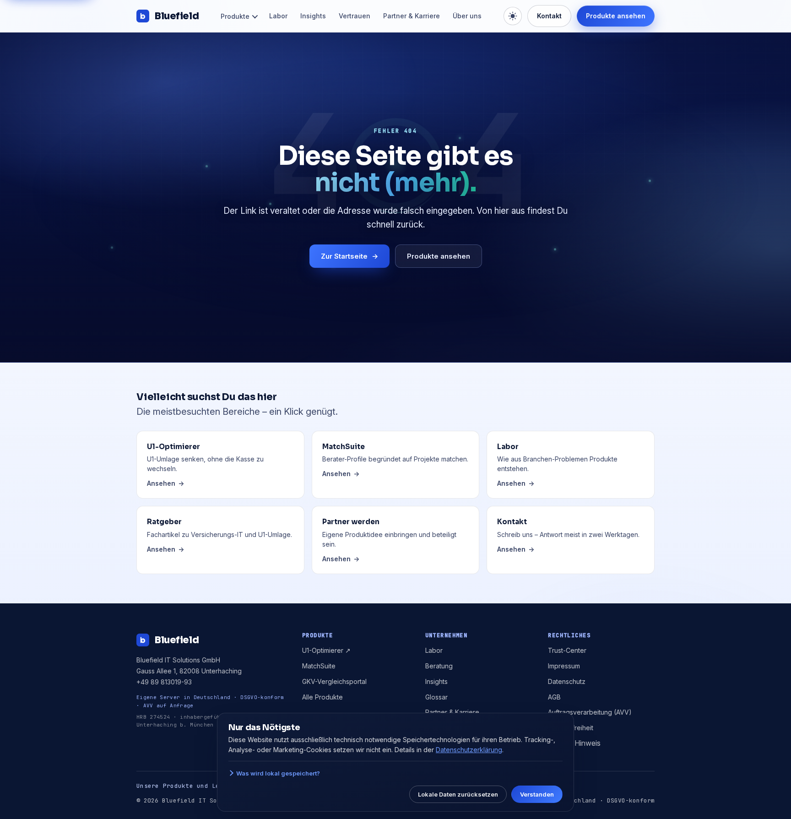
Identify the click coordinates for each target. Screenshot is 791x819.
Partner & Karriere (411, 16)
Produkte (235, 16)
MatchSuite (319, 666)
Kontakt (549, 16)
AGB (554, 697)
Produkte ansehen (615, 16)
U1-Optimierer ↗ (326, 650)
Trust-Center (567, 650)
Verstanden (537, 794)
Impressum (564, 666)
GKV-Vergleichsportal (334, 681)
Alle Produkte (322, 697)
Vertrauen (354, 16)
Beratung (439, 666)
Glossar (436, 697)
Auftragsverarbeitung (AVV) (590, 712)
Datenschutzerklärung (469, 750)
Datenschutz (566, 681)
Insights (313, 16)
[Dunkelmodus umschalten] (513, 16)
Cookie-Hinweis (574, 743)
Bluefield (176, 16)
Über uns (467, 16)
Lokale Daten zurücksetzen (458, 794)
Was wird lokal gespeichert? (278, 773)
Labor (278, 16)
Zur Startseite (349, 256)
